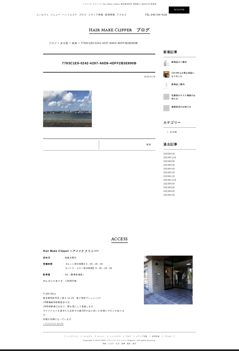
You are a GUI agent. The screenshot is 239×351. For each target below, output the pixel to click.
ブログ (83, 14)
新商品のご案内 (179, 62)
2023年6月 (169, 191)
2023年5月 (169, 195)
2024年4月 (169, 169)
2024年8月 (169, 161)
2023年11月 (169, 180)
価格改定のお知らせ (181, 107)
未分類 (173, 132)
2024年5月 (169, 165)
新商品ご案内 (178, 84)
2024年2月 (169, 172)
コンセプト (42, 14)
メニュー (56, 14)
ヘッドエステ (69, 14)
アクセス (122, 14)
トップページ (72, 336)
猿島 (148, 144)
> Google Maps (53, 323)
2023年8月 (169, 187)
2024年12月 (169, 157)
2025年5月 (169, 154)
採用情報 (110, 14)
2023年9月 (169, 184)
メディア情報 (95, 14)
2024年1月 (169, 176)
